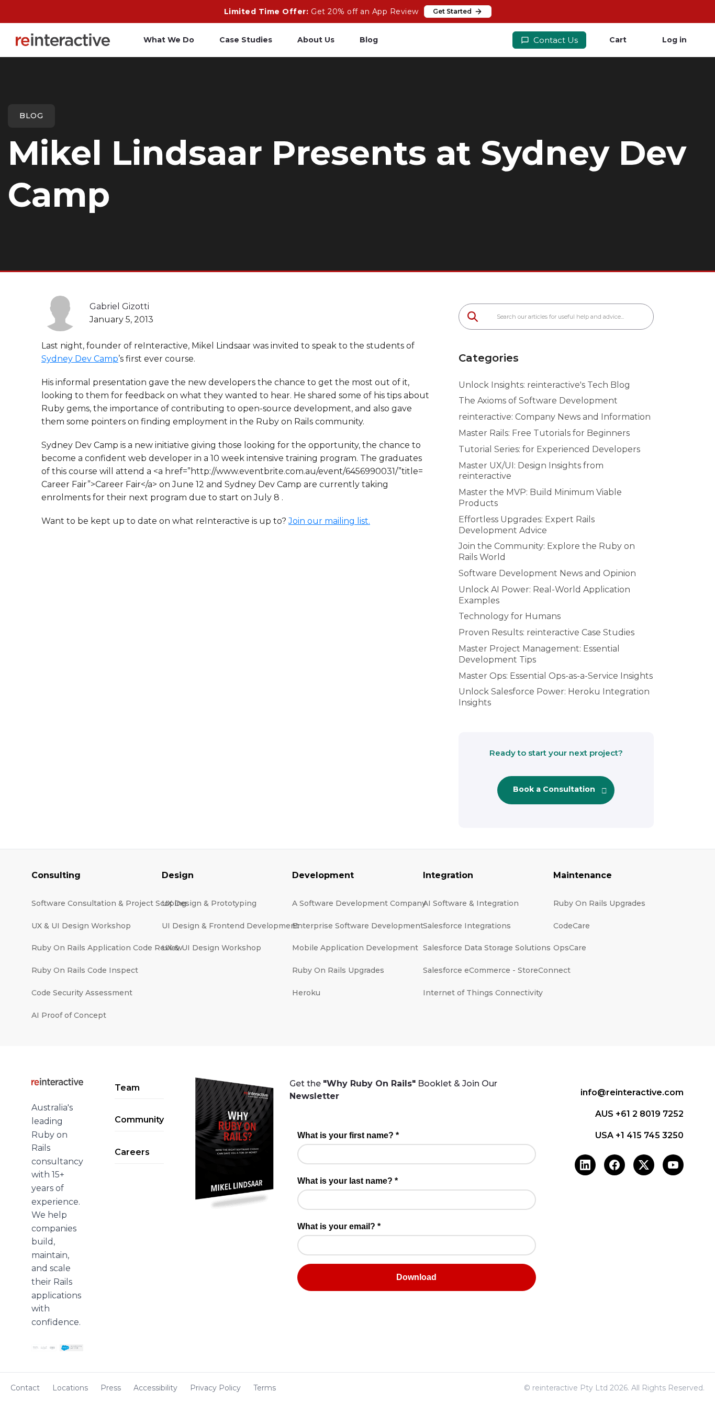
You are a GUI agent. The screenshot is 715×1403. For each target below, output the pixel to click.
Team (127, 1088)
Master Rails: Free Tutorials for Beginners (544, 433)
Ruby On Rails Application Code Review (107, 947)
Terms (264, 1388)
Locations (70, 1388)
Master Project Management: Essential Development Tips (539, 654)
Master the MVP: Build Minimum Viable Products (540, 497)
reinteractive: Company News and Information (555, 417)
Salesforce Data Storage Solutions (487, 947)
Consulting (56, 875)
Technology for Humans (510, 616)
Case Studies (245, 39)
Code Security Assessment (81, 992)
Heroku (306, 992)
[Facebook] (614, 1164)
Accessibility (155, 1388)
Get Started (452, 11)
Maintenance (582, 875)
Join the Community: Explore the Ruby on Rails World (547, 551)
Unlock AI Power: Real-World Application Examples (544, 595)
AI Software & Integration (471, 903)
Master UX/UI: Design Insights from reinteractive (531, 471)
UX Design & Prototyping (209, 903)
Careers (132, 1152)
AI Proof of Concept (68, 1015)
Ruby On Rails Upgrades (338, 970)
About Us (315, 39)
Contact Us (554, 40)
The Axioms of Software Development (538, 401)
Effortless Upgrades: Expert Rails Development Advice (527, 524)
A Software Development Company (359, 903)
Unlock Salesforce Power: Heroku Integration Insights (554, 697)
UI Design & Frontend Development (230, 925)
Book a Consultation (554, 789)
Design (178, 875)
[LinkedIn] (585, 1164)
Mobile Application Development (355, 947)
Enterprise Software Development (357, 925)
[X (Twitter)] (643, 1164)
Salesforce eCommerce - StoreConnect (497, 970)
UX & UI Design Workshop (81, 925)
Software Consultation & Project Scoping (108, 903)
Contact (25, 1388)
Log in (674, 39)
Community (139, 1120)
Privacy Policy (215, 1388)
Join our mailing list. (329, 521)
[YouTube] (673, 1164)
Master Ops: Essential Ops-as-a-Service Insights (556, 676)
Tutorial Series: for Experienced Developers (549, 449)
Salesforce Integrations (467, 925)
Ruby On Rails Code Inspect (84, 970)
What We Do (168, 39)
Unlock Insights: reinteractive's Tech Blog (544, 385)
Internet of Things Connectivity (483, 992)
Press (110, 1388)
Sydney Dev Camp (79, 359)
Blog (369, 39)
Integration (448, 875)
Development (323, 875)
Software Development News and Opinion (547, 573)
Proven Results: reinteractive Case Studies (546, 632)
